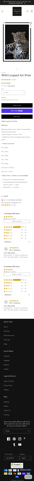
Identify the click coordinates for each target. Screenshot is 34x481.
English (23, 458)
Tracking (6, 414)
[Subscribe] (28, 431)
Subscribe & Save (9, 335)
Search (6, 327)
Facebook (6, 356)
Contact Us (7, 410)
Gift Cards (7, 339)
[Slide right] (21, 69)
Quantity (3, 97)
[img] (13, 248)
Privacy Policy (8, 385)
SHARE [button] (6, 196)
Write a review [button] (17, 221)
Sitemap (6, 389)
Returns (6, 406)
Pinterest (6, 365)
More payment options (17, 115)
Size (2, 89)
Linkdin (6, 369)
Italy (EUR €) (10, 458)
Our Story (7, 331)
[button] (2, 11)
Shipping (6, 402)
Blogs (5, 344)
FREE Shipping (11, 85)
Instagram (7, 360)
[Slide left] (13, 69)
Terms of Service (9, 381)
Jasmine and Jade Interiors (19, 480)
